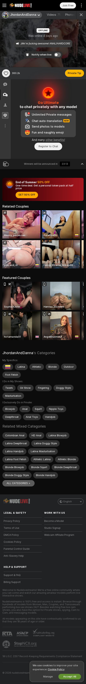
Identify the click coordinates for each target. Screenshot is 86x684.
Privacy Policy (12, 521)
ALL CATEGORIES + (18, 483)
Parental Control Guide (17, 549)
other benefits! (55, 139)
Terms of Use (11, 528)
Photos (73, 15)
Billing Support (12, 582)
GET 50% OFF (26, 194)
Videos (53, 15)
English (67, 501)
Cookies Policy (12, 542)
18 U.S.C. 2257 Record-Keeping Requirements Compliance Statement (42, 656)
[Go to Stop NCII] (26, 644)
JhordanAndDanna (17, 353)
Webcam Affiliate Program (59, 535)
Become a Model (54, 521)
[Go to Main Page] (26, 5)
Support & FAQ (12, 575)
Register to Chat (48, 146)
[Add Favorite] (6, 73)
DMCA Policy (11, 535)
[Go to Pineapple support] (6, 644)
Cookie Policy (56, 669)
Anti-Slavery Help (14, 555)
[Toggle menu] (4, 5)
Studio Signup (52, 528)
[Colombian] (7, 367)
